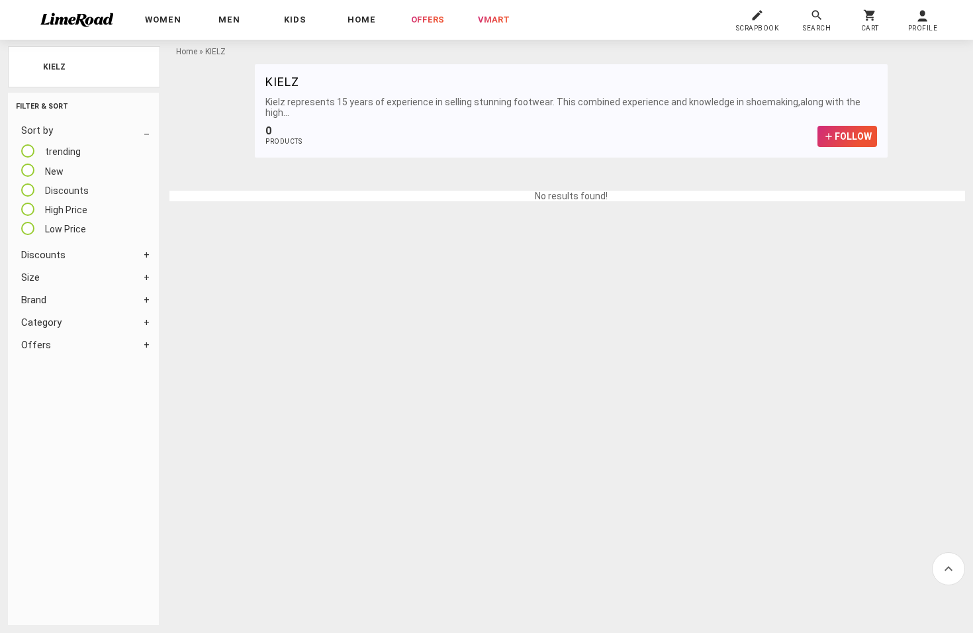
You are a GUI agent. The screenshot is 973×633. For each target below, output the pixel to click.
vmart (494, 19)
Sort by (37, 130)
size (30, 277)
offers (427, 19)
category (41, 322)
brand (33, 300)
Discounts (43, 255)
